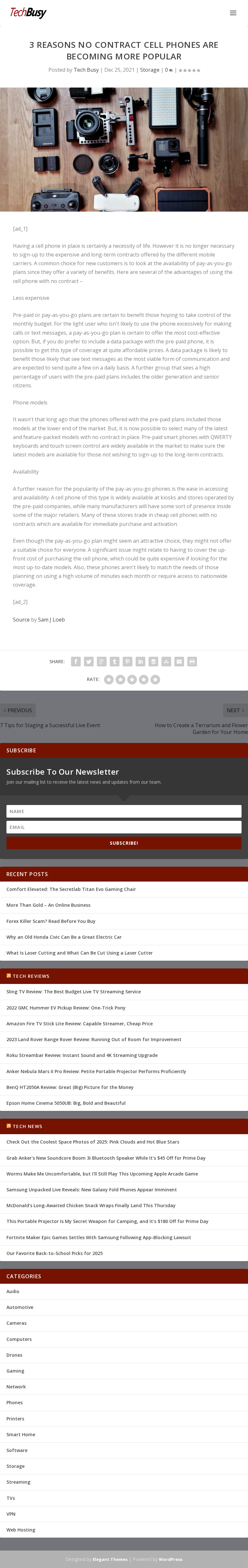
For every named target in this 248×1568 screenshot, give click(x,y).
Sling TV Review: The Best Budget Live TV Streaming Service (73, 991)
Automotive (19, 1307)
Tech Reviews (31, 976)
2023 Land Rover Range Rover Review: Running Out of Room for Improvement (93, 1039)
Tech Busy (86, 69)
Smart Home (20, 1434)
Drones (14, 1355)
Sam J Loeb (51, 619)
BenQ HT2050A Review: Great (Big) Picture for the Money (70, 1087)
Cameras (16, 1323)
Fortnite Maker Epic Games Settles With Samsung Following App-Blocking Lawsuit (98, 1237)
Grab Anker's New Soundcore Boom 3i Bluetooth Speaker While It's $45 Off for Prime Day (106, 1158)
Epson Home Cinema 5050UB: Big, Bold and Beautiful (66, 1103)
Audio (12, 1291)
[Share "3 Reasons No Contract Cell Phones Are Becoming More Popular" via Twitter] (88, 661)
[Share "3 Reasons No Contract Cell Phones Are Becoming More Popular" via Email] (179, 661)
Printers (15, 1419)
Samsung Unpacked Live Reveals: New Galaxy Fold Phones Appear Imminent (91, 1189)
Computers (19, 1339)
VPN (11, 1514)
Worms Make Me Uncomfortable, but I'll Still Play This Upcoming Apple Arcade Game (102, 1174)
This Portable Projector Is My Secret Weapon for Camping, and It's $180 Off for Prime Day (107, 1221)
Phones (14, 1402)
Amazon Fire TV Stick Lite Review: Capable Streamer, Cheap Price (79, 1023)
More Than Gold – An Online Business (48, 905)
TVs (10, 1498)
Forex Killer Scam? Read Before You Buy (51, 921)
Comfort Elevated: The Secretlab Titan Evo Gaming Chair (71, 889)
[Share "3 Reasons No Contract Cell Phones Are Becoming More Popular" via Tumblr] (114, 661)
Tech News (27, 1126)
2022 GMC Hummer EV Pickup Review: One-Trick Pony (66, 1008)
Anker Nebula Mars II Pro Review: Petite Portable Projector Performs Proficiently (96, 1071)
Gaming (15, 1371)
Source (21, 619)
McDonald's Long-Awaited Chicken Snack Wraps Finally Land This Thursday (91, 1205)
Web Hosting (20, 1530)
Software (16, 1450)
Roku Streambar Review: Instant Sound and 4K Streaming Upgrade (82, 1055)
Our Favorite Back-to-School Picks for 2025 (54, 1253)
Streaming (18, 1482)
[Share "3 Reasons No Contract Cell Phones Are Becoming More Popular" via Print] (192, 661)
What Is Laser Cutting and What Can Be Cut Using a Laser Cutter (79, 953)
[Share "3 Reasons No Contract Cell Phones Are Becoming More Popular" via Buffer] (153, 661)
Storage (150, 69)
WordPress (170, 1559)
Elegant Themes (110, 1559)
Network (16, 1387)
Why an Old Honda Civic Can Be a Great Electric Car (64, 937)
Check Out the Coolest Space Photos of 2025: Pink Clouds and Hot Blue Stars (92, 1142)
